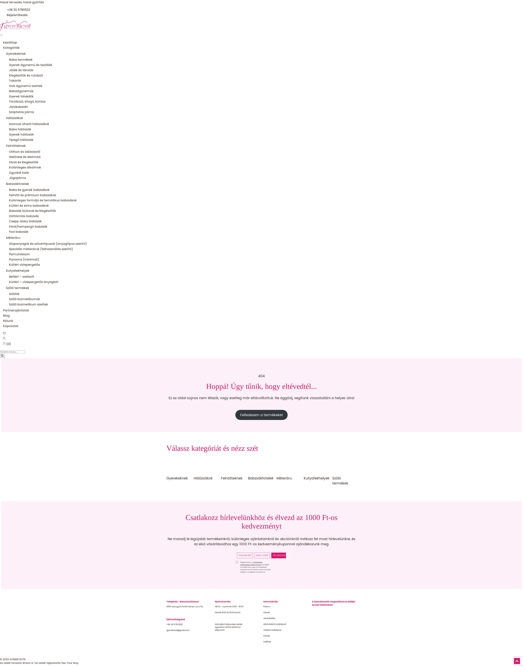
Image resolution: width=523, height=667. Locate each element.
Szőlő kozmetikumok (24, 299)
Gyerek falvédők (21, 96)
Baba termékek (21, 60)
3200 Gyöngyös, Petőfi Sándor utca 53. (184, 606)
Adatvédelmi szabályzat (274, 624)
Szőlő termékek (17, 288)
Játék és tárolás (21, 70)
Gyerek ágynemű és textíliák (30, 65)
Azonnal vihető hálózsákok (29, 124)
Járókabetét (18, 107)
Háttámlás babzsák (24, 216)
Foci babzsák (18, 232)
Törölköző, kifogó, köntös (27, 101)
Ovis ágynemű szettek (25, 86)
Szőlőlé (14, 294)
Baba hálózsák (20, 129)
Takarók (15, 80)
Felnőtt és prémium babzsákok (32, 195)
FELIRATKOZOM (279, 555)
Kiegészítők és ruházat (26, 75)
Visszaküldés (269, 618)
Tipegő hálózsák (21, 140)
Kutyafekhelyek (17, 271)
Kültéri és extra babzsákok (29, 206)
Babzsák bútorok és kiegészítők (32, 211)
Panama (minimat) (24, 259)
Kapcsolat (10, 326)
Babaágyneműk (21, 91)
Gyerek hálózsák (21, 134)
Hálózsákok (14, 118)
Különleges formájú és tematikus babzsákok (43, 200)
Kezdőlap (10, 42)
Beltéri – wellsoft (21, 277)
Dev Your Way (70, 663)
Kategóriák (11, 48)
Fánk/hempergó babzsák (28, 226)
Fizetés (266, 612)
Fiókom (266, 606)
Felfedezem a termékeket (261, 415)
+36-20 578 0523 (174, 624)
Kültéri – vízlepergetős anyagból (33, 282)
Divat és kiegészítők (23, 162)
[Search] (2, 356)
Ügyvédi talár (19, 173)
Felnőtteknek (16, 146)
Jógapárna (17, 178)
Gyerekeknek (16, 54)
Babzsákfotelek (17, 184)
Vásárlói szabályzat (272, 630)
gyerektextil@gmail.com (178, 630)
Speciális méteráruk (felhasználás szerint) (41, 249)
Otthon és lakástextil (24, 152)
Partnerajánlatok (16, 310)
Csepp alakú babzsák (25, 221)
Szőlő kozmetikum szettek (28, 304)
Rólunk (8, 321)
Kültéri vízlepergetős (24, 265)
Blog (6, 315)
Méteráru (13, 238)
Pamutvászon (19, 254)
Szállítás (267, 641)
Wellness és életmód (24, 157)
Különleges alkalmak (25, 167)
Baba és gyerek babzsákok (29, 190)
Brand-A (28, 663)
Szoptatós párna (21, 112)
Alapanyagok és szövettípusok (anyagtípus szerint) (48, 244)
